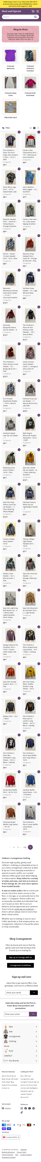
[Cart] (33, 11)
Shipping (24, 1150)
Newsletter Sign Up (27, 1091)
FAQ (16, 1155)
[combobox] (20, 17)
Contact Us (5, 1088)
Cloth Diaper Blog (8, 1082)
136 (24, 847)
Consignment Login (27, 1079)
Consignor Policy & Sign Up (30, 1082)
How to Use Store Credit (29, 1085)
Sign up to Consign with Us (20, 957)
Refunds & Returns (8, 1152)
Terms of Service (7, 1155)
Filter (7, 128)
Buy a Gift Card (26, 1076)
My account (25, 1097)
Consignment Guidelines (20, 965)
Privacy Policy (21, 1152)
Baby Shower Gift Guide (10, 1079)
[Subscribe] (34, 992)
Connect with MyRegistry (29, 1088)
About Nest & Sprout (9, 1076)
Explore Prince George (9, 1085)
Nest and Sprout (11, 11)
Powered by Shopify (9, 1157)
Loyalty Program (26, 1094)
